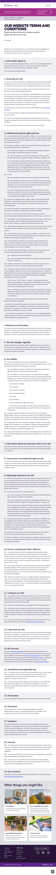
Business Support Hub (21, 858)
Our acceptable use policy (39, 806)
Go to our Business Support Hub (42, 12)
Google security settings (42, 661)
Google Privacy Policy (37, 657)
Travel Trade (19, 854)
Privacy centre (35, 833)
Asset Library (19, 856)
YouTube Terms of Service (32, 655)
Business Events (20, 852)
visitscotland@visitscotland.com (35, 622)
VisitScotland (19, 850)
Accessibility (6, 848)
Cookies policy (7, 850)
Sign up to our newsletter (42, 848)
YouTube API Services (18, 651)
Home (6, 17)
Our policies (20, 17)
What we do (12, 17)
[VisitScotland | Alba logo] (12, 5)
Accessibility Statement (14, 833)
